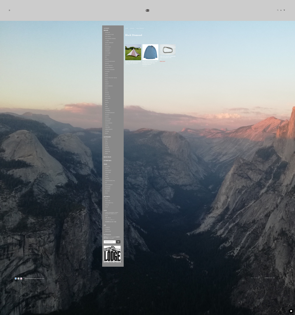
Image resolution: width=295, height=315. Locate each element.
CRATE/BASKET (109, 184)
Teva (106, 104)
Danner (107, 102)
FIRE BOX (107, 127)
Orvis (106, 90)
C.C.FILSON (107, 53)
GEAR (105, 164)
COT (106, 182)
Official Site (108, 231)
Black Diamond (108, 65)
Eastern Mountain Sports (111, 77)
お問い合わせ (108, 217)
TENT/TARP (108, 172)
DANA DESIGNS (109, 86)
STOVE (106, 168)
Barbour (107, 92)
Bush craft (107, 200)
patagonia (107, 32)
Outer (106, 139)
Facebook (107, 229)
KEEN (106, 106)
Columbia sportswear (110, 61)
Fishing (107, 204)
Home (126, 28)
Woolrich (107, 44)
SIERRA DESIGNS (109, 42)
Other (106, 133)
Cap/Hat (107, 147)
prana (106, 73)
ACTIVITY (107, 196)
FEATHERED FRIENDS (110, 38)
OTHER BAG (107, 160)
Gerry (106, 79)
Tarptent (107, 114)
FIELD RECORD (108, 123)
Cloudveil (107, 71)
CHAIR (106, 176)
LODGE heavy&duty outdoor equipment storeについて (111, 213)
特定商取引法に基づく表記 (110, 221)
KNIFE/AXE (107, 186)
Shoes (106, 145)
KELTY (106, 88)
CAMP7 (107, 83)
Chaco (106, 100)
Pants (106, 143)
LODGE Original (108, 129)
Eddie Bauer (108, 46)
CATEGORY (107, 137)
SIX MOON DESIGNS (110, 112)
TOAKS (106, 125)
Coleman (107, 108)
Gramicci (107, 55)
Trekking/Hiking (109, 202)
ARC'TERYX (108, 36)
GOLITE (107, 59)
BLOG (106, 215)
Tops (106, 141)
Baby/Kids (107, 151)
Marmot (107, 63)
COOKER (107, 178)
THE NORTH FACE (109, 34)
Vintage (107, 131)
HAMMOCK (107, 188)
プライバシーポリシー (109, 219)
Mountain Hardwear (110, 69)
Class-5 (106, 81)
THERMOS (107, 110)
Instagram (107, 227)
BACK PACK (107, 157)
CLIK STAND (108, 118)
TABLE (106, 174)
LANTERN (107, 166)
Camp (106, 198)
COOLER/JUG (108, 170)
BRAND (132, 28)
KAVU (106, 75)
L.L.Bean (107, 40)
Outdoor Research (109, 67)
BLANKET (107, 190)
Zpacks (107, 116)
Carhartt (107, 94)
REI (106, 57)
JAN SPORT (108, 98)
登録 (118, 241)
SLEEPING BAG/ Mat (110, 180)
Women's (107, 149)
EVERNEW (107, 120)
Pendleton (107, 48)
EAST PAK (107, 96)
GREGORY (107, 50)
